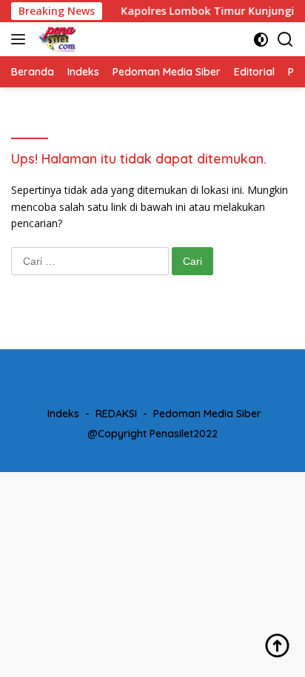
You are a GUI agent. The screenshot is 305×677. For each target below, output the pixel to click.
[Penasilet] (56, 39)
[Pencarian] (285, 39)
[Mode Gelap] (260, 39)
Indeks (63, 413)
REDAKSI (116, 413)
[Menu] (21, 39)
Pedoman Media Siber (207, 413)
